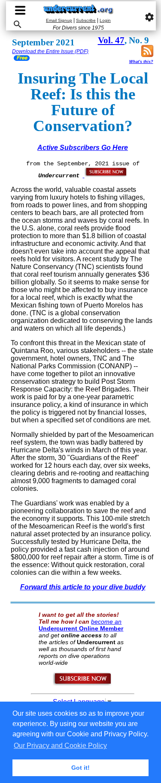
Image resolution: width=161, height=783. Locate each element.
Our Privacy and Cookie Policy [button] (60, 745)
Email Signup (59, 20)
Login (105, 20)
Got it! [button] (80, 767)
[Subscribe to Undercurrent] (82, 684)
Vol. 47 (111, 40)
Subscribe (86, 20)
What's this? (141, 62)
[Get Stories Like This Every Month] (105, 175)
